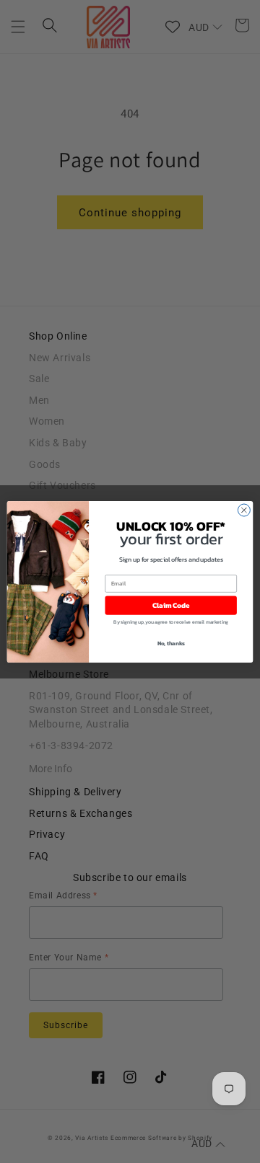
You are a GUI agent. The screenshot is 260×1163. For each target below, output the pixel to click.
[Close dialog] (244, 510)
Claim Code (170, 605)
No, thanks (171, 642)
